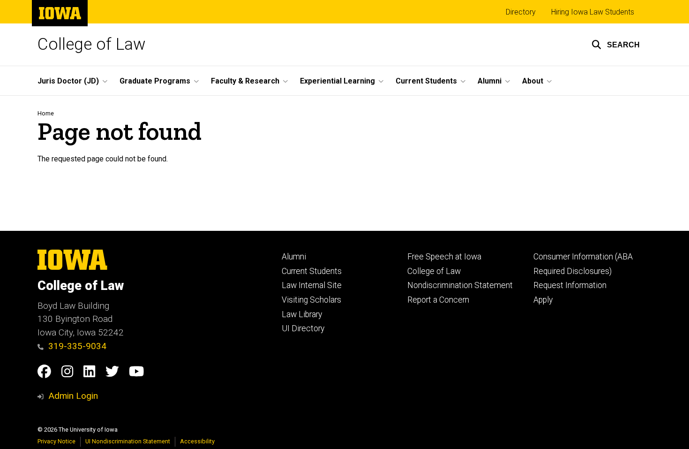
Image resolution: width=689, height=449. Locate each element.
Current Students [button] (426, 80)
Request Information (570, 285)
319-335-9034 (77, 346)
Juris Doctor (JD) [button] (68, 80)
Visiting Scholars (311, 299)
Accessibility (197, 441)
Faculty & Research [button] (245, 80)
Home (45, 113)
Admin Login (73, 395)
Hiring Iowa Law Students (592, 12)
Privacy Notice (56, 441)
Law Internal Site (312, 285)
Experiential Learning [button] (337, 80)
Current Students (312, 271)
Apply (543, 299)
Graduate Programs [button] (155, 80)
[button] (616, 44)
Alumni (294, 256)
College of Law (91, 44)
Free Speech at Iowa (444, 256)
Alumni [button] (490, 80)
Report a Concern (438, 299)
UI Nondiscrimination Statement (127, 441)
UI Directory (303, 328)
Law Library (302, 314)
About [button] (532, 80)
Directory (521, 12)
